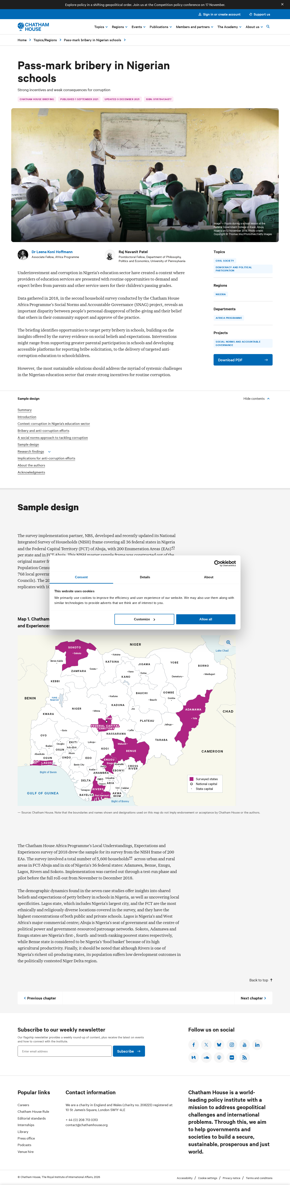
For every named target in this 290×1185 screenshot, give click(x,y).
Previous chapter (41, 998)
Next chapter (252, 998)
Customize (142, 619)
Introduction (27, 416)
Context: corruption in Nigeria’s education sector (54, 423)
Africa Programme (229, 318)
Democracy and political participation (234, 268)
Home (22, 39)
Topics (39, 39)
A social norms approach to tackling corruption (53, 437)
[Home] (33, 26)
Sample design (28, 444)
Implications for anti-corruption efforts (46, 458)
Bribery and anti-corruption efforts (43, 430)
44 (130, 857)
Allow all (205, 619)
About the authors (31, 465)
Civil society (225, 260)
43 (173, 547)
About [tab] (208, 577)
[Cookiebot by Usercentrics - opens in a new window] (217, 563)
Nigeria (221, 294)
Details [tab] (145, 577)
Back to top (258, 979)
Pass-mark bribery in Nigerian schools (92, 39)
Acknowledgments (31, 472)
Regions (51, 39)
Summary (25, 409)
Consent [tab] (81, 577)
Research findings (31, 451)
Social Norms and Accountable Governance (238, 343)
